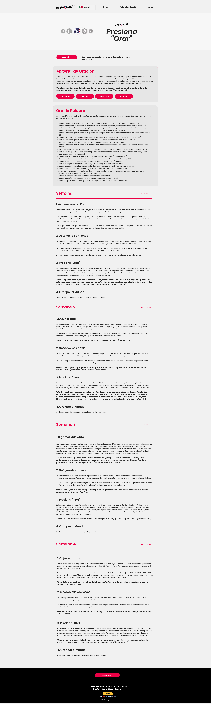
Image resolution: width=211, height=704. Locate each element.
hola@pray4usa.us (117, 686)
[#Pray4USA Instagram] (110, 683)
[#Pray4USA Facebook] (104, 683)
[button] (108, 694)
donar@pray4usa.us (112, 689)
